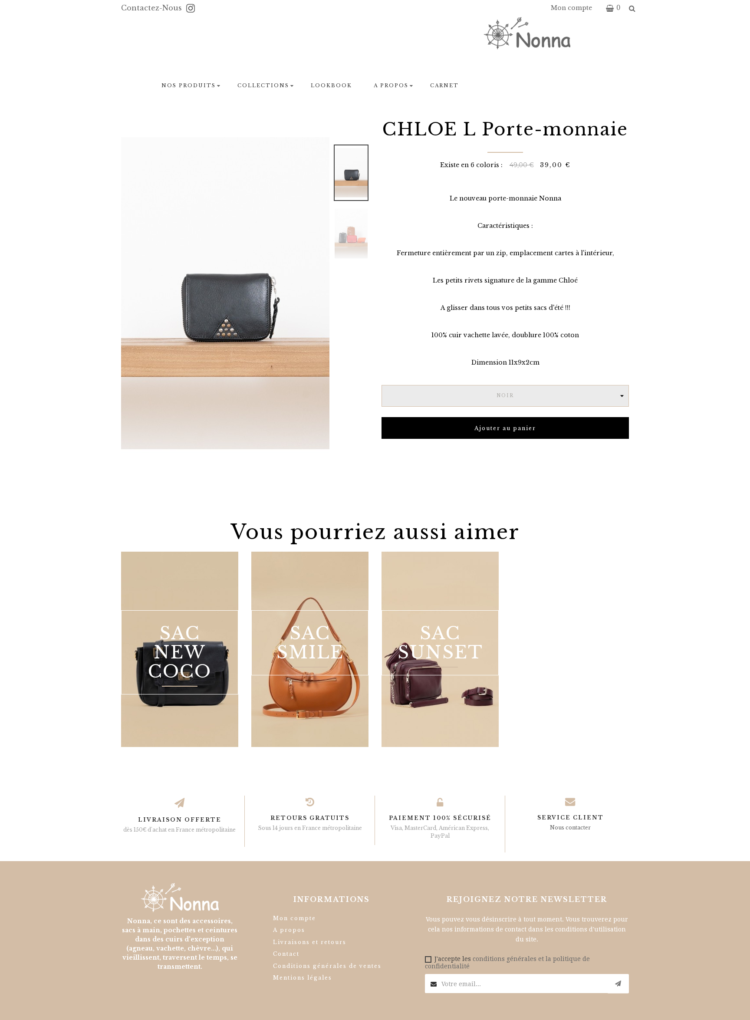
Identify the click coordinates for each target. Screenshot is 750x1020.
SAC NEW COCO (179, 652)
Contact (286, 954)
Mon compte (294, 918)
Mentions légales (302, 977)
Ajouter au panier (505, 428)
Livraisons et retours (309, 942)
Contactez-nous (152, 7)
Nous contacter (570, 827)
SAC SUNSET (440, 642)
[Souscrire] (618, 984)
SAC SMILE (310, 642)
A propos (289, 930)
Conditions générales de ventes (327, 966)
